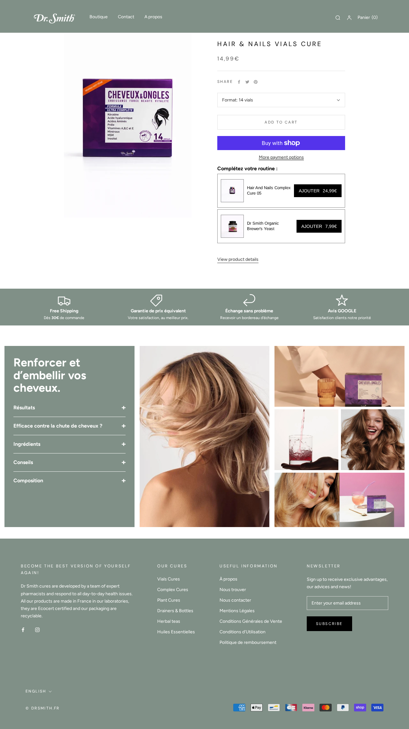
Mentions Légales (237, 610)
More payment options (281, 157)
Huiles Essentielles (176, 632)
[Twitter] (247, 82)
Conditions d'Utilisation (243, 632)
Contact (126, 17)
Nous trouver (233, 589)
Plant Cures (168, 600)
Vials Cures (168, 579)
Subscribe (329, 623)
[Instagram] (37, 629)
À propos (228, 579)
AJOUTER (318, 190)
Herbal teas (168, 621)
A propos (153, 17)
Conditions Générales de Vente (251, 621)
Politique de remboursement (248, 642)
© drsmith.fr (43, 708)
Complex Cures (172, 589)
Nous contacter (235, 600)
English (36, 691)
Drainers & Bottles (175, 610)
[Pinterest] (256, 82)
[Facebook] (239, 82)
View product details (238, 259)
